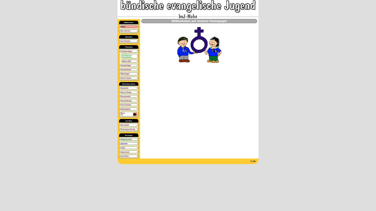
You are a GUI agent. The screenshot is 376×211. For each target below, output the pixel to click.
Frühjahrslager (126, 51)
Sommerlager (126, 65)
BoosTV (123, 114)
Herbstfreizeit (126, 69)
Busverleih (125, 125)
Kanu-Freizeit (126, 78)
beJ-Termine (125, 41)
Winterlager (125, 74)
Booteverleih (126, 96)
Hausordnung (126, 101)
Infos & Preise (126, 92)
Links (123, 148)
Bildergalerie (125, 109)
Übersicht (124, 88)
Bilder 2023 (126, 61)
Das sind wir (125, 31)
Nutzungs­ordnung (128, 129)
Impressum (125, 152)
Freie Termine (126, 105)
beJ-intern (125, 156)
